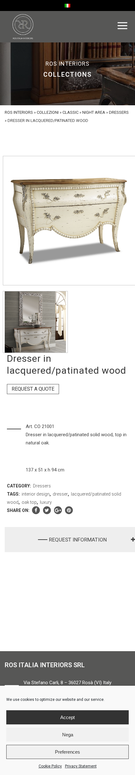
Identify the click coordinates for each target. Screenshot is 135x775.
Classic (70, 112)
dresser (60, 494)
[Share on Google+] (58, 510)
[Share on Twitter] (47, 510)
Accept (67, 717)
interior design (36, 494)
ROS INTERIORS (19, 112)
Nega (67, 734)
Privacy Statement (81, 766)
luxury (46, 502)
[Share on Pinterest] (69, 510)
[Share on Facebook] (36, 510)
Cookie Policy (50, 766)
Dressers (119, 112)
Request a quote (33, 389)
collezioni (48, 112)
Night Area (93, 112)
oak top (29, 502)
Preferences (67, 752)
